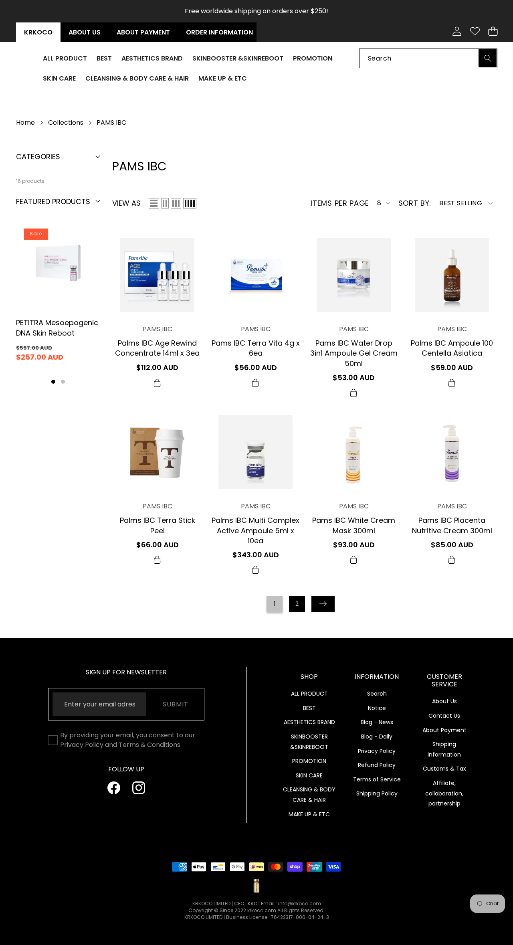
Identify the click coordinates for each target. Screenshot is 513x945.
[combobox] (428, 58)
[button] (493, 31)
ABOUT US (85, 32)
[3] (176, 203)
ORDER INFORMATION (219, 32)
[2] (165, 203)
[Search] (488, 58)
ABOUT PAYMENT (143, 32)
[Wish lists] (475, 31)
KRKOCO (38, 32)
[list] (154, 203)
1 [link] (274, 604)
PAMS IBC (157, 329)
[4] (189, 203)
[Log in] (457, 31)
